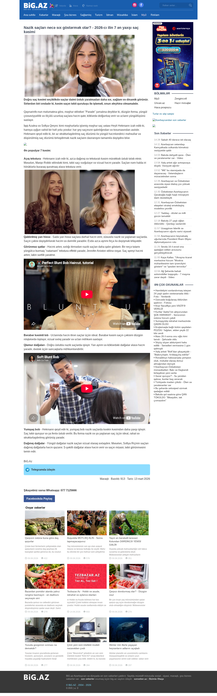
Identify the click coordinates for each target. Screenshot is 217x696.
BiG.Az (28, 461)
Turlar (156, 113)
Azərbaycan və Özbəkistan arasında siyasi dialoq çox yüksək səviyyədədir (172, 184)
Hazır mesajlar (183, 103)
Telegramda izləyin (43, 469)
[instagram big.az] (134, 5)
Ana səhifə (29, 14)
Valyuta (62, 6)
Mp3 (143, 14)
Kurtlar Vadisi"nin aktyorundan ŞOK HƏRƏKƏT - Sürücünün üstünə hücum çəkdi (171, 314)
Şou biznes (70, 14)
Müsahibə (122, 14)
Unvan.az (159, 103)
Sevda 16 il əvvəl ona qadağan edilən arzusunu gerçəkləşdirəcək (169, 249)
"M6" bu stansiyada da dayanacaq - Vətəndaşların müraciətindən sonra (169, 173)
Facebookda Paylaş (39, 498)
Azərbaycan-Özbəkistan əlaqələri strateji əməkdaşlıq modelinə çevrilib (170, 205)
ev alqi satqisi (167, 113)
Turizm (99, 14)
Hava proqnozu (162, 107)
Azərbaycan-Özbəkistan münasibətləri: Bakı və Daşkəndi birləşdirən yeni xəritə (171, 369)
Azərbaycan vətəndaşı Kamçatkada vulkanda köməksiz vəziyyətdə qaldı (171, 147)
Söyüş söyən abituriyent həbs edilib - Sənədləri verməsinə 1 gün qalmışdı (172, 345)
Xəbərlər (43, 14)
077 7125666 (69, 490)
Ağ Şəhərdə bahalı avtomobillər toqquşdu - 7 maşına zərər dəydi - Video (172, 274)
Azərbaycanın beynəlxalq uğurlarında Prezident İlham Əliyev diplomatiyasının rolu (172, 239)
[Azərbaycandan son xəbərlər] (169, 119)
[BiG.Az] (39, 6)
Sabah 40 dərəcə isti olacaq (176, 139)
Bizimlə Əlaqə (156, 678)
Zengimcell (181, 98)
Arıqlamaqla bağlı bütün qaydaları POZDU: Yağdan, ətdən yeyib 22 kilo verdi (172, 330)
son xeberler (87, 678)
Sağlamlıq (85, 14)
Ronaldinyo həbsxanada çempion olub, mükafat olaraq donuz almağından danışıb (172, 360)
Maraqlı (56, 14)
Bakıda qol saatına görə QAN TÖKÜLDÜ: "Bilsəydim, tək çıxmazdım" (170, 397)
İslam (135, 14)
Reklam (155, 14)
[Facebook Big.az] (141, 5)
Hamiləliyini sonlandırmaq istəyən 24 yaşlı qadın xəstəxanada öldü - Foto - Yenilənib (172, 293)
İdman (109, 14)
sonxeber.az (140, 678)
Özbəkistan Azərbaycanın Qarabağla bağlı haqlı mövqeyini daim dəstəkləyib (171, 194)
